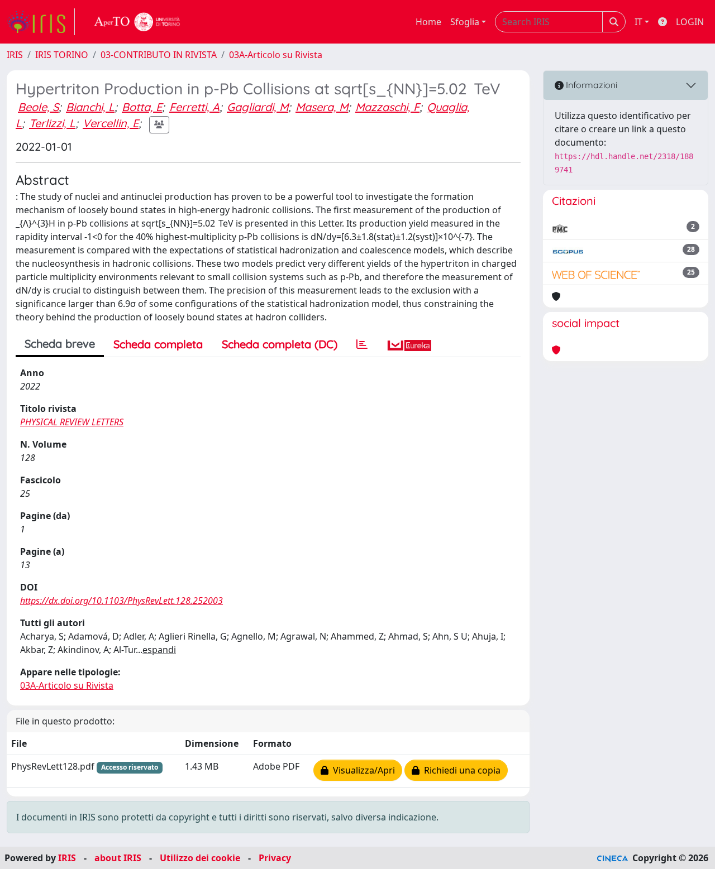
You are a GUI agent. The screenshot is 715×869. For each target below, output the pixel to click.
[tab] (362, 344)
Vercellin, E (111, 123)
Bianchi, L (90, 107)
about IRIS (117, 858)
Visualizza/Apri (361, 770)
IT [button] (638, 22)
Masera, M (321, 107)
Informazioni (590, 84)
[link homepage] (41, 21)
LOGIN (690, 22)
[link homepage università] (137, 21)
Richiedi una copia (460, 770)
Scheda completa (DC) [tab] (279, 344)
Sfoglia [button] (464, 22)
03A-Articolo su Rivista (275, 55)
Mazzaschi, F (387, 107)
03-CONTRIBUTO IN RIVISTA (159, 55)
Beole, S (38, 107)
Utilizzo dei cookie (200, 858)
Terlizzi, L (52, 123)
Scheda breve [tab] (60, 344)
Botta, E (142, 107)
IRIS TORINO (61, 55)
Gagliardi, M (257, 107)
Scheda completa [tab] (158, 344)
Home (428, 22)
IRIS (15, 55)
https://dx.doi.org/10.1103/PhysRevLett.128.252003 (121, 600)
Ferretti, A (194, 107)
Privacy (275, 858)
